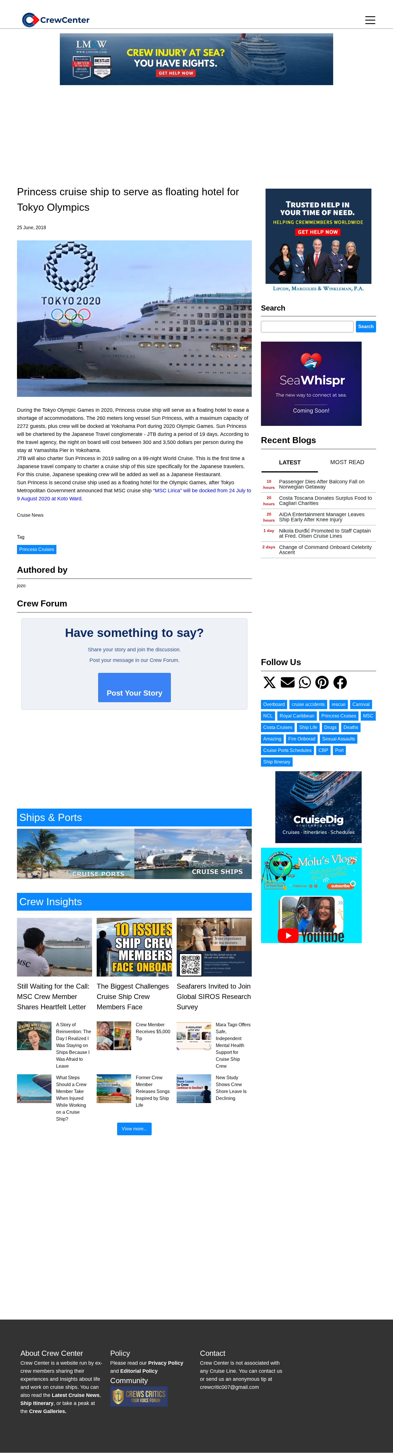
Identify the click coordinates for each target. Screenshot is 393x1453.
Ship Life (308, 727)
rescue (339, 704)
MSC (368, 715)
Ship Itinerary (276, 761)
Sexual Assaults (338, 738)
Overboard (274, 704)
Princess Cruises (36, 549)
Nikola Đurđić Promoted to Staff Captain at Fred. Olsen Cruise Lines (325, 533)
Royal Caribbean (297, 715)
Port (339, 750)
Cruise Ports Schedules (287, 750)
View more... (134, 1128)
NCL (268, 715)
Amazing (272, 738)
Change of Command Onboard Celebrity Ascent (325, 549)
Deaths (351, 727)
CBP (323, 750)
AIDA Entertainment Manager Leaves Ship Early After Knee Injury (322, 517)
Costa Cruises (277, 727)
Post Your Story (134, 693)
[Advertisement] (196, 130)
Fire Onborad (301, 738)
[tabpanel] (318, 517)
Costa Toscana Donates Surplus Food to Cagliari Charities (325, 500)
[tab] (289, 462)
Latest (290, 462)
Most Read (347, 462)
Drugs (330, 727)
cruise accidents (308, 704)
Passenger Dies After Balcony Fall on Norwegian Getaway (322, 484)
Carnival (361, 704)
